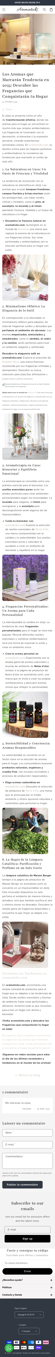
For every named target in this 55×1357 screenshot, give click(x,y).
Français (26, 1331)
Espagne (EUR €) (26, 1314)
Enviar (27, 1271)
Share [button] (9, 109)
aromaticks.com (15, 525)
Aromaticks (17, 1353)
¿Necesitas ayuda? (12, 1280)
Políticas (7, 1287)
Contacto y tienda (12, 1294)
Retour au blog (29, 1075)
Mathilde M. (32, 392)
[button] (3, 9)
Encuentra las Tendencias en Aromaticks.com (24, 975)
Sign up (28, 1238)
